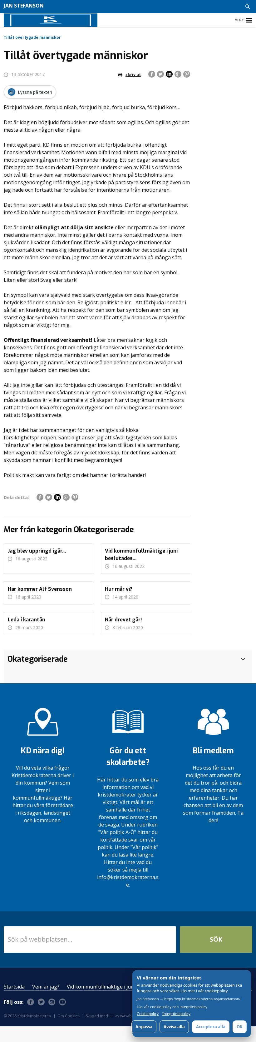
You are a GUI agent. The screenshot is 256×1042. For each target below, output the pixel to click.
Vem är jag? (45, 986)
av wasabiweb (127, 1016)
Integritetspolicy (176, 1013)
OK (240, 1026)
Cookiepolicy (148, 1013)
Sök (216, 939)
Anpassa (143, 1026)
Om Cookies (68, 1016)
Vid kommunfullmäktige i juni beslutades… (116, 986)
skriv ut (133, 74)
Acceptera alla (210, 1026)
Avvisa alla (174, 1026)
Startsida (14, 986)
